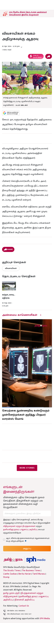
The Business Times (31, 570)
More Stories (27, 468)
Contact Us (24, 606)
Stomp (6, 577)
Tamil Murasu (38, 574)
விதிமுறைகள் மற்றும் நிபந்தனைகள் (19, 526)
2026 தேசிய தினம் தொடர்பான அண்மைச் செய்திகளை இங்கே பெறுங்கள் (28, 13)
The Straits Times (11, 570)
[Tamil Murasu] (13, 559)
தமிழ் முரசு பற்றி (11, 593)
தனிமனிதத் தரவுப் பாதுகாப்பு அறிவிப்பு (20, 529)
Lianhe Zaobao (10, 574)
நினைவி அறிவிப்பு (24, 600)
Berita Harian (24, 574)
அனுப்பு (27, 548)
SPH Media (45, 618)
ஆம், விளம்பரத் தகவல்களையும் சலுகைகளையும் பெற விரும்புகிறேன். (27, 540)
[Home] (35, 559)
